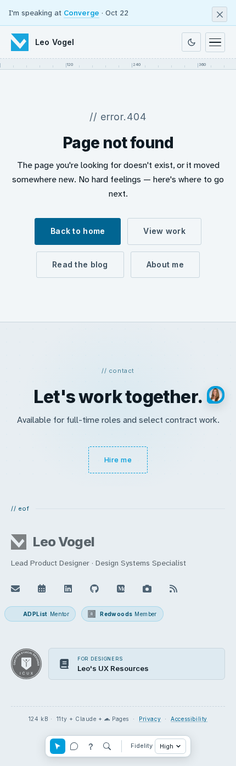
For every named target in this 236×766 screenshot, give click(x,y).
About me (165, 264)
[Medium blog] (121, 588)
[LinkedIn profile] (68, 588)
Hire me (118, 459)
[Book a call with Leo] (41, 588)
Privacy (150, 718)
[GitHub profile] (94, 588)
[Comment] (74, 746)
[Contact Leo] (15, 588)
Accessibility (189, 718)
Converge (81, 13)
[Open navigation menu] (215, 42)
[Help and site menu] (90, 746)
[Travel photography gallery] (147, 588)
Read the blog (80, 264)
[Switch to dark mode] (191, 42)
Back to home (77, 231)
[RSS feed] (173, 588)
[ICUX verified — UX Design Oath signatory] (26, 664)
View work (164, 231)
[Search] (107, 746)
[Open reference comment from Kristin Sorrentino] (215, 395)
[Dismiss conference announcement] (219, 14)
